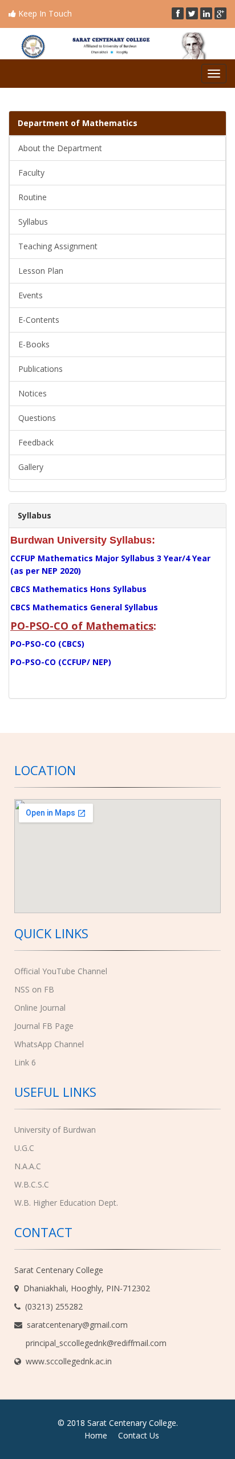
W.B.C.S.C (31, 1184)
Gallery (30, 466)
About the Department (60, 148)
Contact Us (138, 1435)
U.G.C (24, 1147)
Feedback (36, 442)
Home (95, 1435)
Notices (32, 393)
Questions (37, 417)
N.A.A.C (27, 1166)
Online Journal (40, 1007)
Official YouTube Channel (60, 971)
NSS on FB (34, 989)
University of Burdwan (55, 1129)
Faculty (31, 172)
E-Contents (38, 319)
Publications (40, 368)
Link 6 (25, 1062)
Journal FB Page (44, 1025)
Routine (32, 197)
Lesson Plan (40, 270)
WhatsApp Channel (49, 1044)
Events (30, 295)
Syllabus (33, 221)
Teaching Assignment (58, 246)
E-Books (34, 344)
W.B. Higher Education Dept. (66, 1202)
